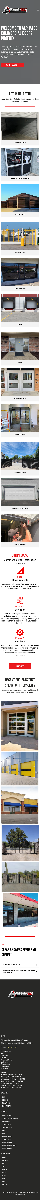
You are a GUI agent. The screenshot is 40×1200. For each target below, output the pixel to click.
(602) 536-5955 (12, 1047)
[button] (38, 10)
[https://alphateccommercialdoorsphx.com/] (15, 9)
